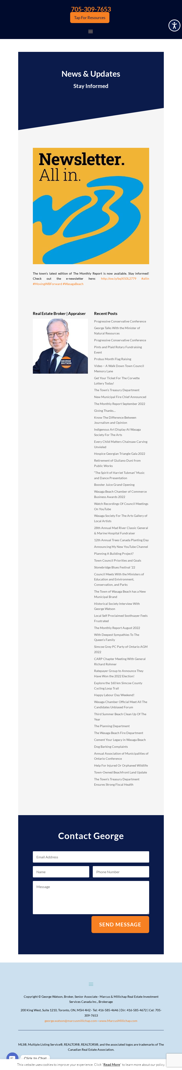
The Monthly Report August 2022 (117, 628)
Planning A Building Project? (114, 553)
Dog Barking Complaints (111, 746)
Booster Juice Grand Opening (114, 484)
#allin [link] (145, 278)
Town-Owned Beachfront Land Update (120, 772)
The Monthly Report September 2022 (119, 404)
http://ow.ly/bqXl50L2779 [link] (118, 278)
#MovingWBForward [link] (47, 284)
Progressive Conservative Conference (120, 321)
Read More (111, 1064)
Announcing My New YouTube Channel (121, 547)
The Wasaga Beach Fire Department (118, 733)
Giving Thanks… (105, 410)
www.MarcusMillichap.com (118, 1021)
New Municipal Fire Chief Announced (120, 397)
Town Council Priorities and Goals (117, 560)
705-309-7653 (91, 9)
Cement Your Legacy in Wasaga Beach (120, 740)
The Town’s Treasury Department (116, 390)
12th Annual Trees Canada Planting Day (121, 540)
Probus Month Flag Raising (112, 359)
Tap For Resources (89, 17)
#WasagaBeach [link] (73, 284)
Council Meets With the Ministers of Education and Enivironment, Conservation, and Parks (119, 579)
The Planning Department (112, 726)
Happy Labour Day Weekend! (114, 695)
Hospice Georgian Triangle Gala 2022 (119, 453)
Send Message (120, 924)
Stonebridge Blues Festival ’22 (114, 567)
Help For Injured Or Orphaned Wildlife (121, 765)
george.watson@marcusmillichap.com (71, 1021)
